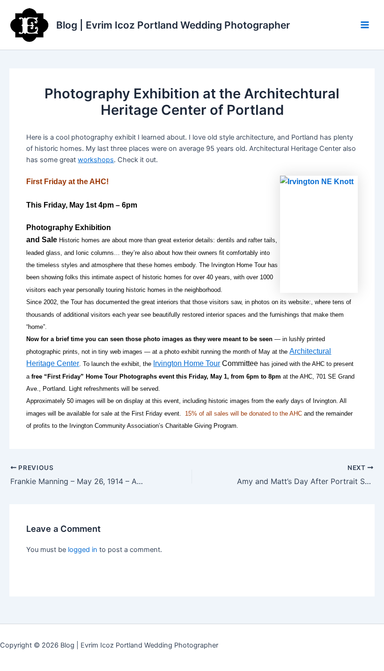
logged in (82, 549)
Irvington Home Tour (186, 363)
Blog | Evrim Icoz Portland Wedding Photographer (173, 25)
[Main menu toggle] (365, 25)
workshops (96, 160)
